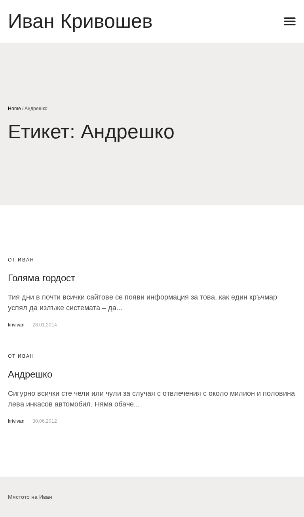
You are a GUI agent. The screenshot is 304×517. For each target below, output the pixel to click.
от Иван (21, 260)
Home (14, 108)
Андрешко (30, 374)
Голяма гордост (41, 278)
